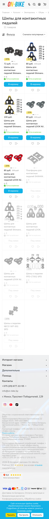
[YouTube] (11, 404)
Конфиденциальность (12, 498)
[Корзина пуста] (44, 4)
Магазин (7, 365)
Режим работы (8, 433)
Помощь (6, 375)
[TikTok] (17, 404)
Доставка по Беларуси (13, 493)
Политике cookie (24, 510)
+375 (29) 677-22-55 (13, 386)
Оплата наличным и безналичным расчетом (23, 494)
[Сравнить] (16, 90)
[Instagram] (5, 404)
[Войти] (39, 4)
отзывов (38, 465)
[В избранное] (10, 90)
